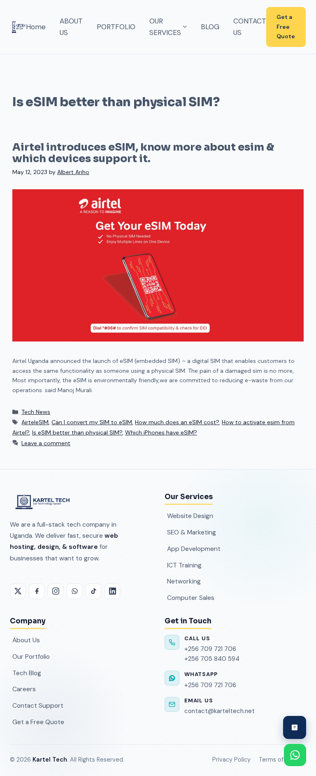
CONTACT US (249, 26)
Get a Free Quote (285, 26)
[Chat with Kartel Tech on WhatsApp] (295, 755)
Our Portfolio (31, 656)
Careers (24, 689)
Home (36, 26)
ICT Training (184, 565)
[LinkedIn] (112, 591)
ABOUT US (71, 26)
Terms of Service (282, 759)
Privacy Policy (231, 759)
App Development (194, 548)
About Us (26, 640)
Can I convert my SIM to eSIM (91, 422)
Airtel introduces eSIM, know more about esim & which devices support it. (143, 153)
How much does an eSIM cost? (177, 422)
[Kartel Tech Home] (18, 26)
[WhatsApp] (74, 591)
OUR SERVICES (165, 26)
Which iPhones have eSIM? (161, 432)
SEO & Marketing (191, 532)
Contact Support (37, 705)
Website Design (190, 515)
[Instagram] (55, 591)
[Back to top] (294, 727)
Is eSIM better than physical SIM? (77, 432)
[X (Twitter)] (18, 591)
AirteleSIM (35, 422)
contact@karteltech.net (219, 711)
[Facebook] (36, 591)
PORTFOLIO (116, 26)
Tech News (35, 412)
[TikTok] (93, 591)
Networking (184, 581)
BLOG (210, 26)
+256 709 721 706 (210, 649)
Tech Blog (26, 673)
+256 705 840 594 (211, 659)
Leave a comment (45, 443)
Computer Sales (190, 597)
